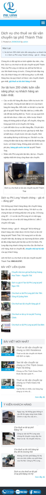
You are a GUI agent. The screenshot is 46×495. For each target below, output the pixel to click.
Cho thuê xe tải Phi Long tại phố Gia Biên (28, 325)
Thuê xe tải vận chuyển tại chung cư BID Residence (29, 348)
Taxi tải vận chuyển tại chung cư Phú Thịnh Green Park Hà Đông (29, 365)
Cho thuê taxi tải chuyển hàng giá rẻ (26, 304)
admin (25, 42)
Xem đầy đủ (40, 397)
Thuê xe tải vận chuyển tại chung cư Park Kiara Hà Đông (29, 383)
